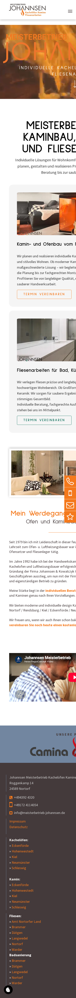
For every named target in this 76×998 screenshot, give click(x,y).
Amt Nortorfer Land (26, 921)
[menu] (70, 11)
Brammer (19, 927)
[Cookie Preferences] (8, 989)
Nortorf (17, 944)
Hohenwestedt (23, 851)
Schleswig (19, 868)
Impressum (17, 821)
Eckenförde (20, 845)
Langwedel (20, 938)
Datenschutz (18, 827)
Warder (17, 949)
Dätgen (17, 932)
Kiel (14, 857)
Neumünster (21, 862)
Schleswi (18, 907)
